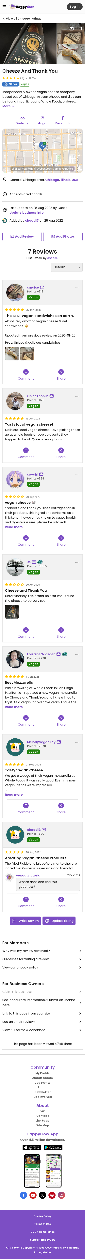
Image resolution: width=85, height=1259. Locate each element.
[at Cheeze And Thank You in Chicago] (28, 43)
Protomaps (28, 168)
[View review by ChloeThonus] (15, 401)
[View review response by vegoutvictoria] (9, 877)
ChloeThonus (37, 396)
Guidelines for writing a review (25, 959)
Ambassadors (42, 1078)
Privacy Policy (42, 1216)
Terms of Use (42, 1224)
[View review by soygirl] (15, 479)
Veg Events (42, 1083)
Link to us (42, 1121)
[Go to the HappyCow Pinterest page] (52, 1195)
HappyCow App (43, 1134)
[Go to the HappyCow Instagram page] (61, 1195)
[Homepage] (21, 6)
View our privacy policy (20, 967)
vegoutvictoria (28, 875)
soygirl (32, 474)
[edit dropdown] (75, 882)
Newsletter (43, 1092)
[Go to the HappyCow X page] (42, 1195)
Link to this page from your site (26, 1013)
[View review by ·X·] (15, 567)
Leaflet (16, 168)
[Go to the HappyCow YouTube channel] (33, 1195)
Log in (74, 6)
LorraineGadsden (41, 654)
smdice (33, 287)
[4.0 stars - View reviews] (11, 78)
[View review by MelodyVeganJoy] (15, 747)
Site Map (42, 1125)
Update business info (26, 212)
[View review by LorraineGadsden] (15, 659)
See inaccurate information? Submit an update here (38, 1002)
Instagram (42, 123)
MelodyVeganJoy (41, 742)
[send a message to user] (43, 287)
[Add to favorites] (80, 29)
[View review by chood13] (15, 834)
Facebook (62, 123)
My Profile (42, 1073)
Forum (42, 1087)
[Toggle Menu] (4, 6)
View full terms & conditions (23, 1030)
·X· (29, 562)
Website (22, 123)
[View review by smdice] (15, 292)
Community (42, 1067)
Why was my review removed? (26, 951)
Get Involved (42, 1097)
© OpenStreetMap (47, 168)
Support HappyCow (42, 1239)
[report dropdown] (77, 287)
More (6, 106)
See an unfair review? (18, 1021)
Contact (42, 1116)
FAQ (42, 1111)
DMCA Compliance (43, 1232)
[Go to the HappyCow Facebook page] (23, 1195)
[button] (42, 146)
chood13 (32, 220)
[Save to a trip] (72, 29)
